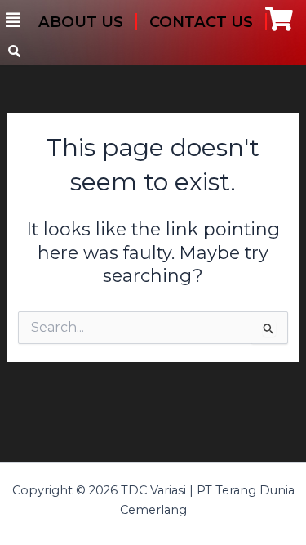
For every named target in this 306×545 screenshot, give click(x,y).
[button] (13, 20)
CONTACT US (201, 21)
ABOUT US (80, 21)
